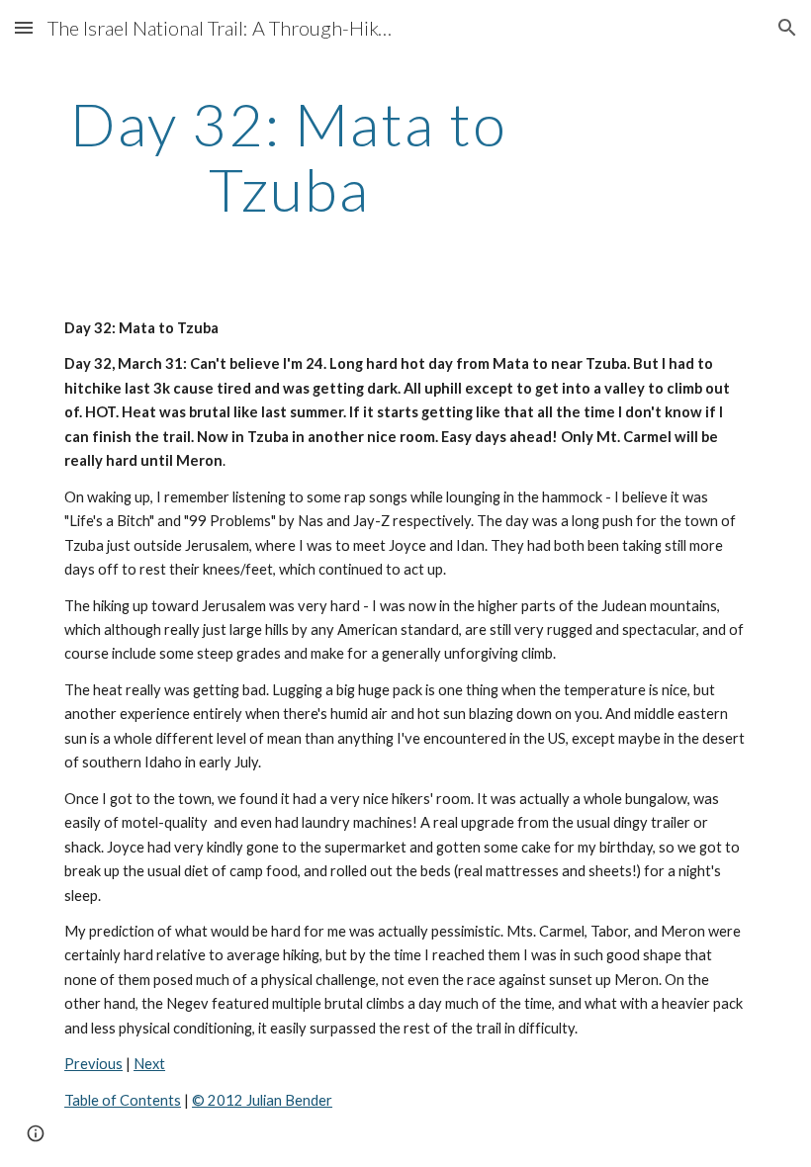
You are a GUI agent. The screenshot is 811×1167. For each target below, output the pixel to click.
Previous (93, 1063)
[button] (23, 27)
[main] (289, 156)
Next (149, 1063)
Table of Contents (122, 1100)
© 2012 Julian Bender (262, 1100)
